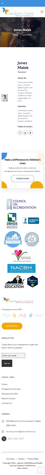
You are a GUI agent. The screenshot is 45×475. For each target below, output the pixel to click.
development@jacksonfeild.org (18, 3)
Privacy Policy (33, 459)
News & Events (8, 398)
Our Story (10, 459)
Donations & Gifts (10, 393)
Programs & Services (11, 389)
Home (15, 35)
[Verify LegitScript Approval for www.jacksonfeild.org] (33, 283)
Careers (21, 459)
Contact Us (7, 403)
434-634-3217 (16, 438)
